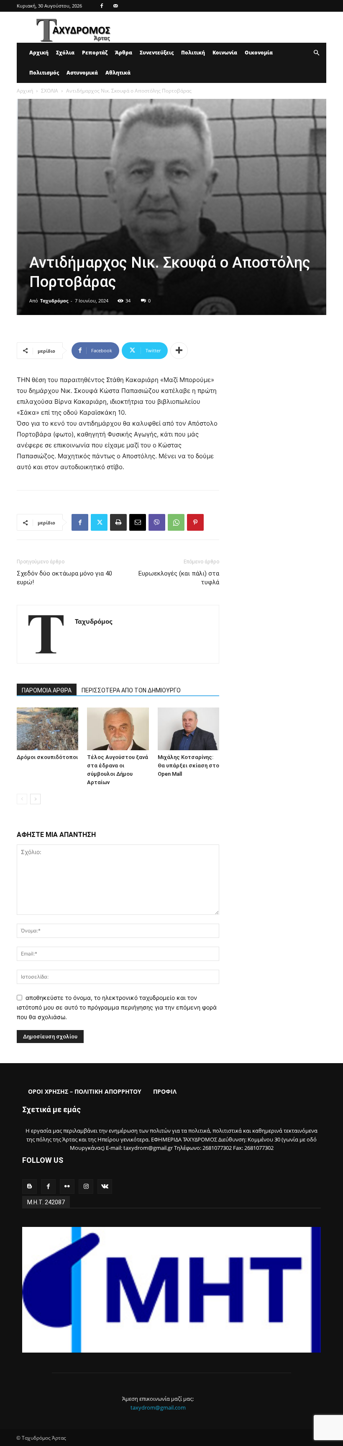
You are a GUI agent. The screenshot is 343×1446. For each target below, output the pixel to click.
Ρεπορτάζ (95, 52)
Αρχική (39, 52)
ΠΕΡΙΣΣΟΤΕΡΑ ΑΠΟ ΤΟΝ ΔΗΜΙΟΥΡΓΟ (131, 690)
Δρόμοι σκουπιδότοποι (47, 757)
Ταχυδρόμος (54, 300)
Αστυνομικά (82, 72)
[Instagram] (86, 1186)
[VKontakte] (104, 1186)
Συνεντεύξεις (157, 52)
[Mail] (115, 6)
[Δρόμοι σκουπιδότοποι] (47, 729)
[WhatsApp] (176, 522)
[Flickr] (67, 1186)
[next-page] (35, 799)
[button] (316, 53)
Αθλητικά (118, 72)
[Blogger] (29, 1186)
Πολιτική (193, 52)
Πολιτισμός (44, 72)
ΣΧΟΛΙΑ (49, 90)
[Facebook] (101, 6)
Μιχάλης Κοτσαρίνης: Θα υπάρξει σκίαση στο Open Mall (188, 765)
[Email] (137, 522)
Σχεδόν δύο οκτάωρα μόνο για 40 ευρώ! (64, 578)
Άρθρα (123, 52)
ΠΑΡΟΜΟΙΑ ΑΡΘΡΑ (47, 690)
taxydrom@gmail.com (158, 1407)
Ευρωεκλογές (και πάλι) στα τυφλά (178, 578)
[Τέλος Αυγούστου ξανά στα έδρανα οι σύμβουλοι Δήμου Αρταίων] (117, 729)
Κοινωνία (224, 52)
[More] (179, 350)
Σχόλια (65, 52)
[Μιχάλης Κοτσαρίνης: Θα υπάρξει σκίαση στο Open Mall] (188, 729)
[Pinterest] (195, 522)
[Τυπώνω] (118, 522)
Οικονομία (259, 52)
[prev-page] (22, 799)
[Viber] (156, 522)
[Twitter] (99, 522)
